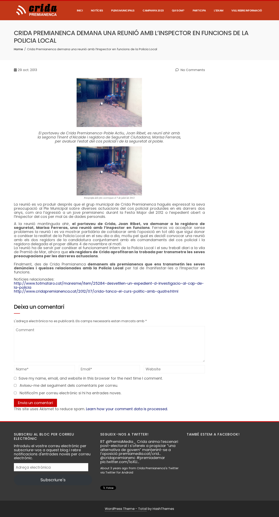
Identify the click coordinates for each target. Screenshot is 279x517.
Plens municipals (122, 10)
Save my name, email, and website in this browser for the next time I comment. (91, 378)
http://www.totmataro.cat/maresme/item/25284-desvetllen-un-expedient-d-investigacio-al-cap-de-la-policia (109, 285)
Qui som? (178, 10)
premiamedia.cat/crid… (140, 453)
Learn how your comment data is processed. (127, 408)
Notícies (97, 10)
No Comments (192, 70)
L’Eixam (218, 10)
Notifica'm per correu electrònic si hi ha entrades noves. (70, 393)
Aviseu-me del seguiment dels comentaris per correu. (69, 385)
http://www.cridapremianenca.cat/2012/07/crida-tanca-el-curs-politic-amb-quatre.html (96, 291)
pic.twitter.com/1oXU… (119, 461)
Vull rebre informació (246, 10)
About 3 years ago (114, 468)
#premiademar (150, 457)
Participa (199, 10)
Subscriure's (53, 480)
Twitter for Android (119, 472)
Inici (80, 10)
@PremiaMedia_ (121, 441)
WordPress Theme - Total (126, 508)
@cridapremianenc (117, 457)
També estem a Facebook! (213, 434)
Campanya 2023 (153, 10)
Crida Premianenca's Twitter (158, 468)
